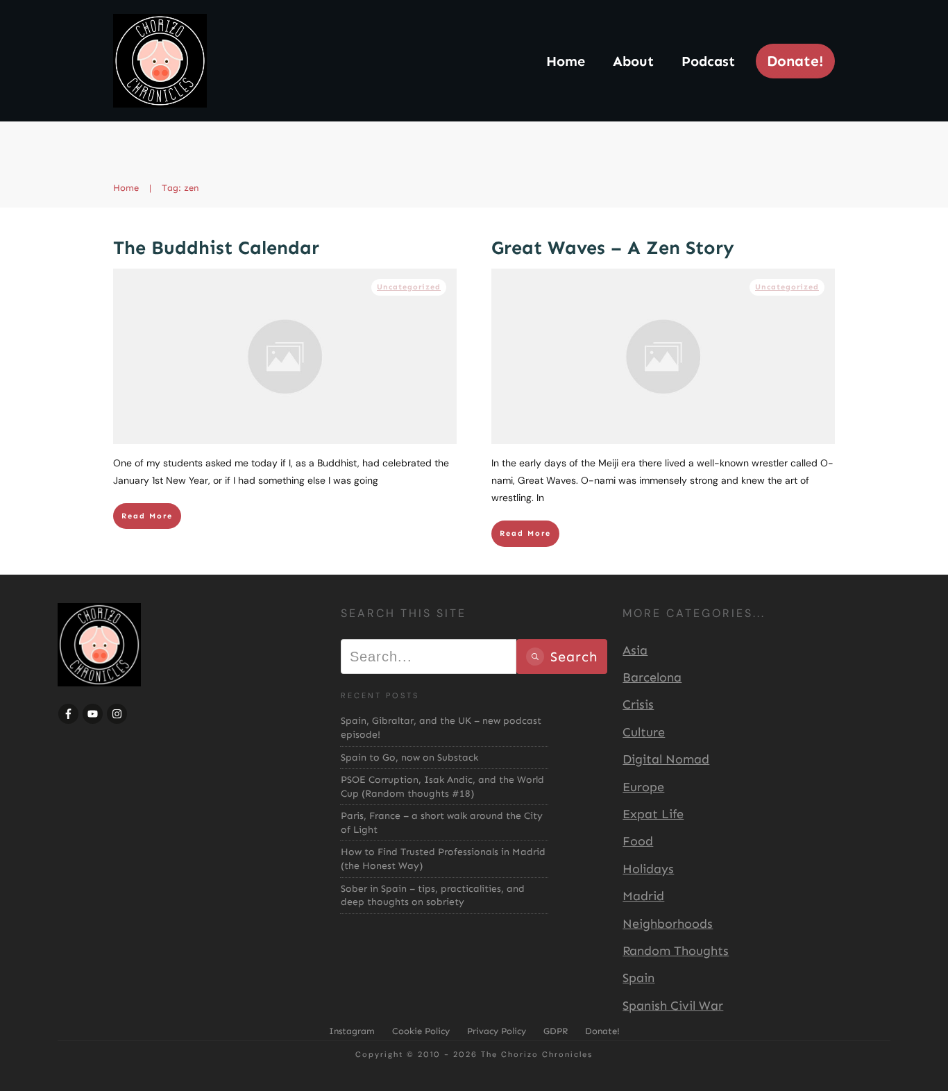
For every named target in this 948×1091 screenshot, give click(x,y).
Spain (638, 978)
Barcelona (652, 677)
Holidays (648, 869)
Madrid (643, 896)
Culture (644, 732)
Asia (635, 650)
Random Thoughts (676, 950)
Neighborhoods (668, 923)
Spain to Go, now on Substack (409, 757)
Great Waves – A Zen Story (612, 248)
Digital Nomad (666, 759)
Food (638, 841)
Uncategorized (409, 286)
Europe (643, 787)
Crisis (638, 704)
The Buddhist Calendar (216, 248)
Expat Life (653, 814)
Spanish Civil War (673, 1005)
